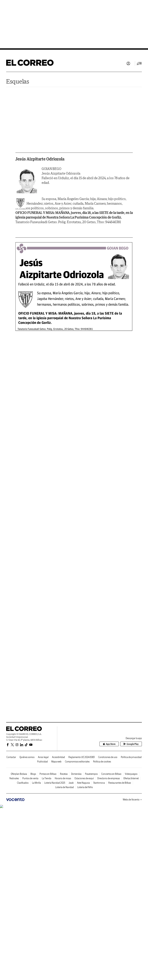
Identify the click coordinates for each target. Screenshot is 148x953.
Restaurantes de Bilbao (119, 782)
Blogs (33, 773)
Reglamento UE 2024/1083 (81, 757)
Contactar (11, 757)
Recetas (64, 773)
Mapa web (56, 761)
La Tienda (46, 778)
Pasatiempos (91, 773)
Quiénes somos (26, 757)
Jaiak (71, 782)
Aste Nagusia (83, 782)
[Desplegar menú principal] (139, 63)
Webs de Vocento (131, 799)
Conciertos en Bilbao (111, 773)
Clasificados (23, 782)
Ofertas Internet (131, 778)
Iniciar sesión (128, 63)
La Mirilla (36, 782)
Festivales (14, 778)
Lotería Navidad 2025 (54, 782)
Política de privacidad (131, 757)
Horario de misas (63, 778)
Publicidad (42, 761)
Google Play (133, 744)
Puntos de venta (30, 778)
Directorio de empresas (108, 778)
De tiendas (76, 773)
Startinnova (99, 782)
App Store (110, 744)
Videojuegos (131, 773)
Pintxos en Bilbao (48, 773)
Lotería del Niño (85, 787)
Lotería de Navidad (64, 787)
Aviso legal (43, 757)
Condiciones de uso (107, 757)
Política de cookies (102, 761)
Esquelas (17, 81)
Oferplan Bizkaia (19, 773)
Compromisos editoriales (77, 761)
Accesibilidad (58, 757)
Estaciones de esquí (84, 778)
